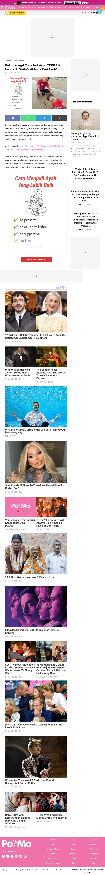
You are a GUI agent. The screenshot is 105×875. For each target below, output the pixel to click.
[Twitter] (88, 12)
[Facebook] (82, 12)
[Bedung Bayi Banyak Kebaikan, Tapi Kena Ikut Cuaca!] (85, 119)
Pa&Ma (8, 61)
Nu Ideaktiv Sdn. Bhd (90, 869)
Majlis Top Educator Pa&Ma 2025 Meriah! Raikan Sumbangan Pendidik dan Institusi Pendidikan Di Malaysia (85, 219)
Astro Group (89, 872)
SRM (72, 142)
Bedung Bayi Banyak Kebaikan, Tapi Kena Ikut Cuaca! (85, 136)
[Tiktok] (91, 12)
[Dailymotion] (25, 856)
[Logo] (8, 8)
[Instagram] (85, 12)
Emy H (9, 73)
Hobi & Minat (19, 61)
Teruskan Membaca (36, 260)
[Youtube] (94, 12)
